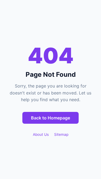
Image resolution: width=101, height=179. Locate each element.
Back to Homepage (50, 117)
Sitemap (61, 134)
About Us (41, 134)
